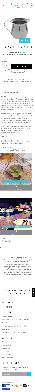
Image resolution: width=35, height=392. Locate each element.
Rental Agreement (8, 357)
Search (4, 342)
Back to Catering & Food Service (18, 292)
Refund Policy (6, 345)
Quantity (4, 61)
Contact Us (6, 348)
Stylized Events (11, 382)
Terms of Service (8, 354)
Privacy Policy (6, 351)
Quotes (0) (33, 292)
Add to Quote (22, 66)
